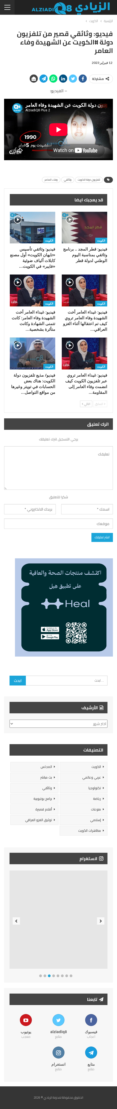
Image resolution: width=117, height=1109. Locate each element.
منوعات (96, 809)
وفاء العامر (51, 179)
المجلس (46, 767)
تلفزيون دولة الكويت (89, 179)
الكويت (101, 240)
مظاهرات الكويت (89, 830)
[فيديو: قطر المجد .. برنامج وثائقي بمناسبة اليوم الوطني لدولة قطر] (84, 228)
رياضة (97, 798)
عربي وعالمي (91, 777)
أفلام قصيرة (43, 809)
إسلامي (95, 820)
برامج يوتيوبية (42, 798)
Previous (16, 921)
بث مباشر (46, 777)
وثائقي (68, 179)
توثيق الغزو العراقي (38, 820)
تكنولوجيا (94, 788)
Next (100, 921)
